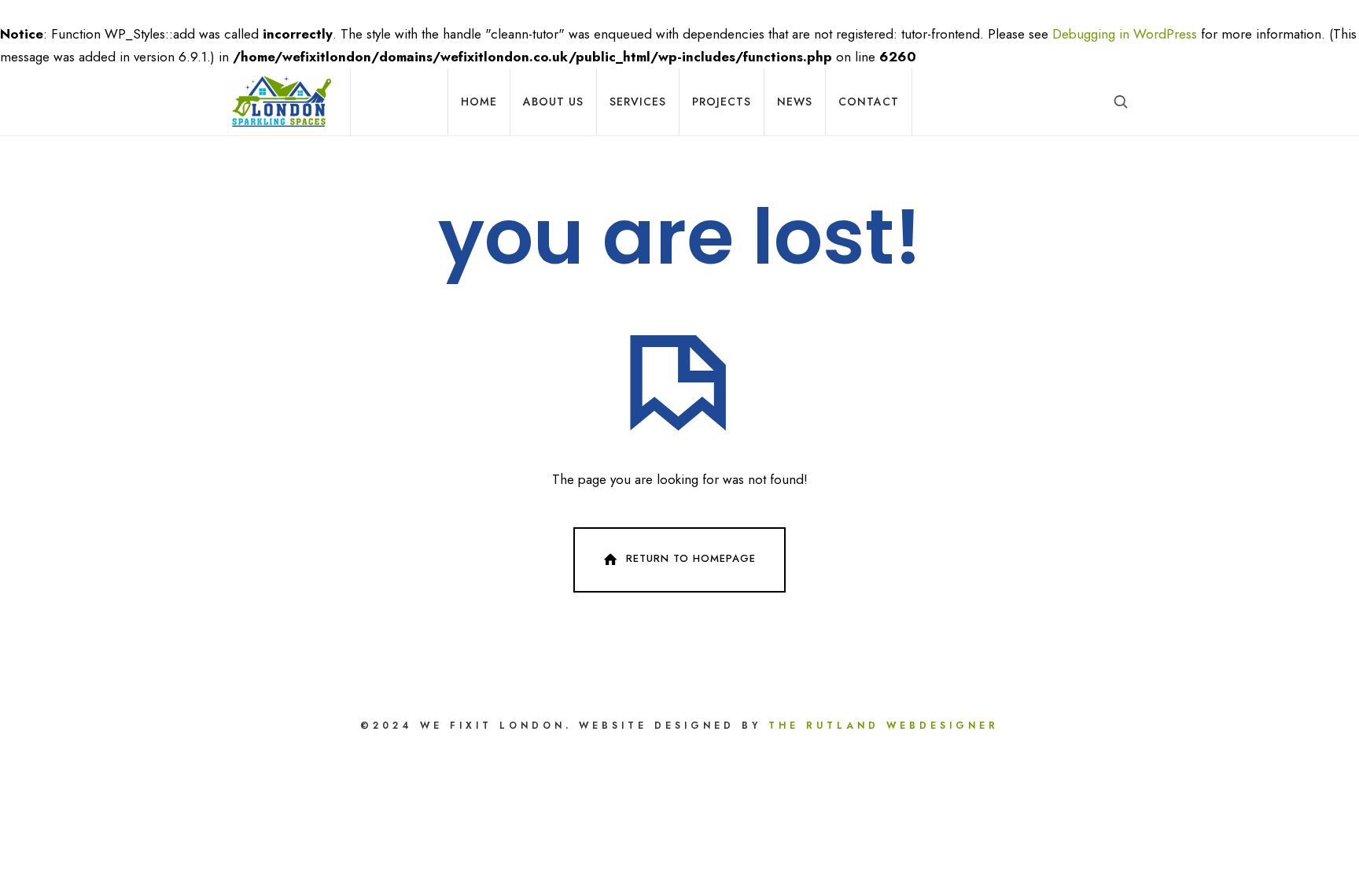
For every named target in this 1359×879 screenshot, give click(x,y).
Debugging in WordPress (1124, 33)
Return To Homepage (691, 559)
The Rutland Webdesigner (883, 725)
